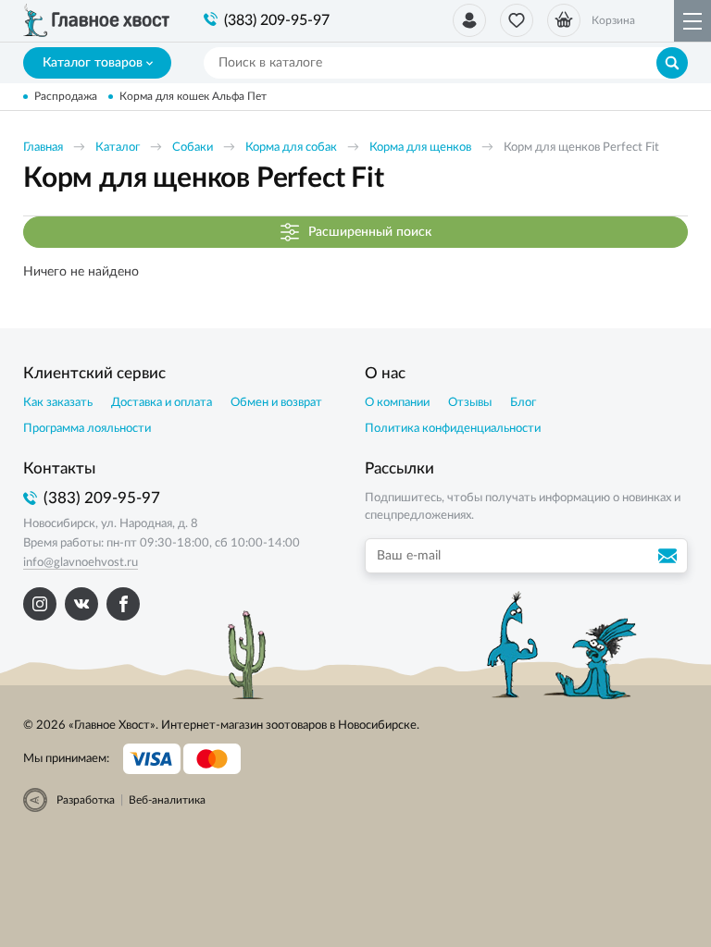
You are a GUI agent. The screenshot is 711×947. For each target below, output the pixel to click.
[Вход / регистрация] (469, 20)
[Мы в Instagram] (39, 604)
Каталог (117, 147)
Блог (523, 403)
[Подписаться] (670, 555)
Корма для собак (291, 147)
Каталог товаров (93, 62)
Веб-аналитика (167, 800)
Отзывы (470, 403)
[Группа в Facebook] (123, 604)
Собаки (192, 147)
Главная (43, 147)
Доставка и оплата (161, 403)
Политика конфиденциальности (453, 429)
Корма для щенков (420, 147)
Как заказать (58, 403)
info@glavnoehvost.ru (80, 563)
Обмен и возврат (276, 403)
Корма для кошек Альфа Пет (193, 96)
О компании (397, 403)
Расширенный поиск (369, 231)
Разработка (85, 800)
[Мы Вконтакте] (81, 604)
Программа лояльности (87, 429)
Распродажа (65, 96)
